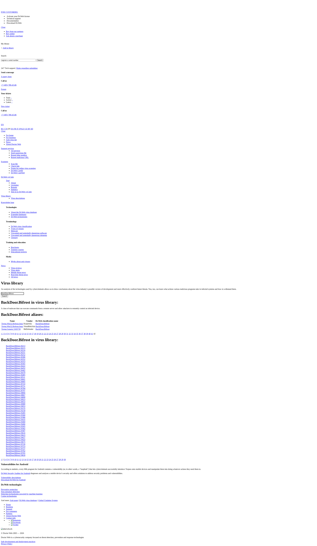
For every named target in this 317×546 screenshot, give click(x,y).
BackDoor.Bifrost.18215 (15, 348)
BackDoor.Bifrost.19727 (15, 449)
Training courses (17, 250)
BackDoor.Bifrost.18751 (15, 386)
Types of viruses (17, 229)
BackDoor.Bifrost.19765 (15, 453)
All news (14, 277)
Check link (15, 166)
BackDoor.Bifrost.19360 (15, 415)
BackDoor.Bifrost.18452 (15, 368)
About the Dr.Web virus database (24, 212)
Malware (14, 231)
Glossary (14, 238)
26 (55, 334)
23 (47, 334)
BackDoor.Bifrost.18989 (15, 404)
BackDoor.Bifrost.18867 (15, 395)
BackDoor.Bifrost (42, 324)
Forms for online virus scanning (23, 168)
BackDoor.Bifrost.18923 (15, 399)
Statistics (14, 189)
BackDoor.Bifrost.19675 (15, 442)
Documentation (13, 21)
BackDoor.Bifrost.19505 (15, 426)
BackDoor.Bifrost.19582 (15, 428)
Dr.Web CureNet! (18, 173)
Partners (9, 513)
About (13, 183)
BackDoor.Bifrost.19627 (15, 437)
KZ (23, 129)
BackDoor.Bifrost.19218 (15, 411)
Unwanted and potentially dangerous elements (29, 235)
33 (72, 334)
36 (80, 334)
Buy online (10, 34)
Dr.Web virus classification (21, 226)
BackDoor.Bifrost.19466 (15, 424)
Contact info (11, 518)
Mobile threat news (18, 272)
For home (9, 135)
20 (40, 334)
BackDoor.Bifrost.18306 (15, 357)
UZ (26, 129)
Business (9, 507)
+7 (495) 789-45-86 (8, 85)
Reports (14, 187)
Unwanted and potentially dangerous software (29, 233)
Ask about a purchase (14, 36)
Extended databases (18, 214)
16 (30, 334)
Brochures (15, 247)
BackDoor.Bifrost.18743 (15, 384)
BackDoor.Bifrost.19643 (15, 440)
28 (60, 334)
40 (90, 334)
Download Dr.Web (14, 23)
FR (15, 129)
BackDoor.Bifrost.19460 (15, 422)
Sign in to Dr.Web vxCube (21, 192)
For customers (11, 511)
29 (62, 334)
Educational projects (19, 252)
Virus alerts (15, 270)
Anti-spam (14, 500)
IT (18, 129)
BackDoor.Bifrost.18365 (15, 364)
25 (52, 334)
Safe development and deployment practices (18, 542)
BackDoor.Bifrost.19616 (15, 433)
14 (25, 334)
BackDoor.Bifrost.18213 (15, 346)
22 (45, 334)
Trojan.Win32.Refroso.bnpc (12, 324)
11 (18, 334)
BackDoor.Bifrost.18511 (15, 377)
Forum (3, 89)
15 (28, 334)
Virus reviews (16, 268)
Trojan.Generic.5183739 (11, 329)
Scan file (14, 164)
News (8, 142)
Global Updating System (48, 500)
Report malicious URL (20, 157)
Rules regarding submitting (27, 68)
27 (57, 334)
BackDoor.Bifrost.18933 (15, 402)
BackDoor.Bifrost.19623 (15, 435)
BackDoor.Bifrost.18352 (15, 359)
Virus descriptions (18, 198)
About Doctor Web (13, 144)
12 (20, 334)
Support (9, 509)
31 (67, 334)
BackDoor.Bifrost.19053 (15, 406)
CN (6, 129)
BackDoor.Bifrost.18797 (15, 391)
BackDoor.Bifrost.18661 (15, 379)
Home (8, 505)
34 (75, 334)
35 (77, 334)
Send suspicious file (18, 153)
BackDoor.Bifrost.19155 (15, 408)
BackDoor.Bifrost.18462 (15, 370)
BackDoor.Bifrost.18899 (15, 397)
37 (82, 334)
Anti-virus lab (11, 140)
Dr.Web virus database (28, 500)
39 (87, 334)
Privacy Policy (6, 544)
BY (29, 129)
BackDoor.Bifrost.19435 (15, 420)
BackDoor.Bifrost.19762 (15, 451)
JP (20, 129)
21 (42, 334)
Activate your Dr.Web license (18, 16)
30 (65, 334)
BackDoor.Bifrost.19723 (15, 446)
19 (38, 334)
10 (15, 334)
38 (85, 334)
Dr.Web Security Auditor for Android (15, 473)
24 (50, 334)
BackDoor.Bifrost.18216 (15, 350)
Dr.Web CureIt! (17, 171)
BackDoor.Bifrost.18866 (15, 393)
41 (92, 334)
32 (70, 334)
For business (11, 137)
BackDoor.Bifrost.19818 (15, 455)
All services (15, 151)
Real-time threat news (19, 275)
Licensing (15, 185)
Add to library (8, 48)
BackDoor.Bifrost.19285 (15, 413)
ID (32, 129)
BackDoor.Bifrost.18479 (15, 373)
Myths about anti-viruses (20, 261)
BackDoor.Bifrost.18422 (15, 366)
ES (12, 129)
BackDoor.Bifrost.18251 (15, 353)
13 (23, 334)
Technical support (14, 18)
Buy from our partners (14, 31)
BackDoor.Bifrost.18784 (15, 388)
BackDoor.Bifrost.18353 (15, 361)
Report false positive (19, 155)
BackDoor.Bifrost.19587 (15, 431)
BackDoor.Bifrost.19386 (15, 417)
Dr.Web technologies (19, 217)
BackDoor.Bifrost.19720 (15, 444)
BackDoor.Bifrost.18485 (15, 375)
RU (2, 129)
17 (33, 334)
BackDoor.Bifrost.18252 (15, 355)
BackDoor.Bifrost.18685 (15, 382)
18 (35, 334)
